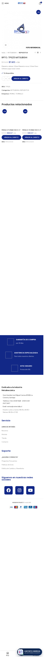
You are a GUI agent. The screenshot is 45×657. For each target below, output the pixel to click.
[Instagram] (19, 490)
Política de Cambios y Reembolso (13, 468)
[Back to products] (37, 52)
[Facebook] (8, 490)
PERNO (12, 94)
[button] (11, 282)
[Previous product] (35, 52)
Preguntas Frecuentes (9, 461)
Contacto (5, 442)
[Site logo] (22, 3)
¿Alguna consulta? (10, 457)
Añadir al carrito (21, 78)
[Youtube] (30, 490)
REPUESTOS (23, 53)
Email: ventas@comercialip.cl (12, 406)
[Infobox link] (21, 342)
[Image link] (18, 379)
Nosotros (5, 431)
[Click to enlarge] (5, 45)
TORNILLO (19, 94)
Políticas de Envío (8, 465)
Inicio (3, 53)
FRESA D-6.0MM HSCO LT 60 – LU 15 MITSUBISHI (31, 276)
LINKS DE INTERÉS (8, 427)
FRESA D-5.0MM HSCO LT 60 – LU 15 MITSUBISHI (11, 276)
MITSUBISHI (12, 53)
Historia (4, 434)
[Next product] (40, 52)
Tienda (4, 438)
